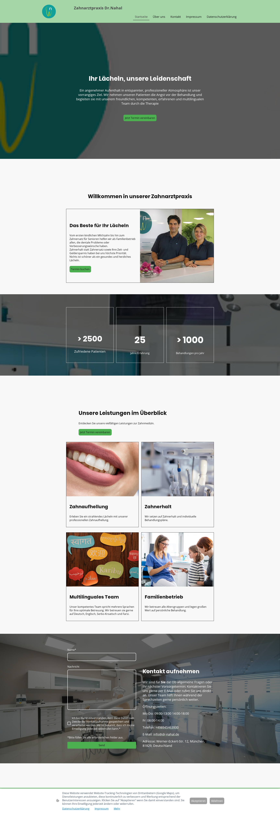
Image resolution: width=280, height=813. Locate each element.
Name (71, 650)
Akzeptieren (198, 801)
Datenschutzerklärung (75, 808)
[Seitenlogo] (49, 11)
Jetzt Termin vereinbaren (140, 118)
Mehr (117, 808)
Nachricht (73, 666)
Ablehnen (217, 801)
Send (102, 745)
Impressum (102, 808)
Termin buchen (80, 269)
